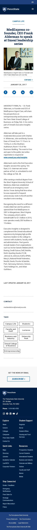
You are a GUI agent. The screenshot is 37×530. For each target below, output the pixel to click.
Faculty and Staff (11, 330)
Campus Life (18, 21)
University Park (26, 337)
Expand (27, 80)
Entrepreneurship (12, 351)
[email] (31, 92)
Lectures (26, 330)
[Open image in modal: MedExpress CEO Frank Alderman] (18, 59)
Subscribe (17, 379)
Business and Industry (10, 337)
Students (26, 324)
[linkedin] (23, 92)
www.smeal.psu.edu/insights (15, 157)
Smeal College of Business (11, 345)
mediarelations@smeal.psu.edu (15, 307)
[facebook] (5, 92)
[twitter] (14, 92)
